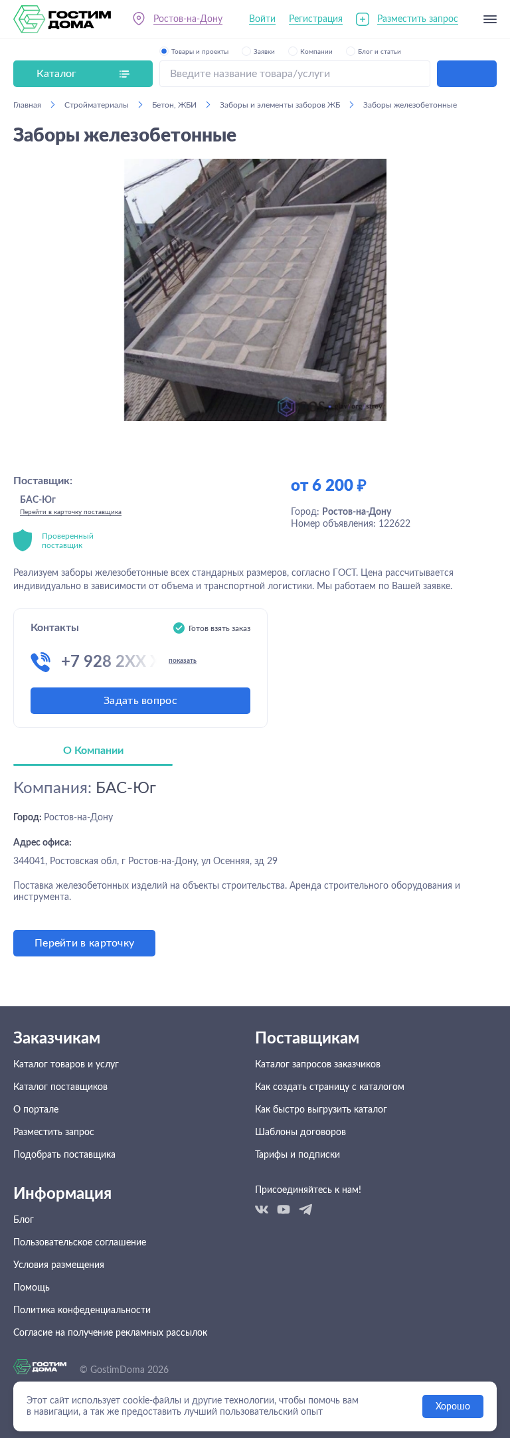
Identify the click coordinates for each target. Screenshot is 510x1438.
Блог (23, 1220)
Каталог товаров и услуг (66, 1064)
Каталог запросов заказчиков (318, 1064)
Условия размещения (58, 1265)
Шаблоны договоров (300, 1132)
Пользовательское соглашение (79, 1242)
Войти (262, 19)
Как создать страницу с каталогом (329, 1087)
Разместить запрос (417, 19)
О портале (35, 1110)
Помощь (31, 1288)
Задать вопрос (140, 700)
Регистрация (316, 19)
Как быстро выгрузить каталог (321, 1110)
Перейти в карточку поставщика (71, 512)
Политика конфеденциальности (82, 1310)
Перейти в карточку (84, 943)
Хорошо (453, 1406)
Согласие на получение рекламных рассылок (110, 1333)
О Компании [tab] (93, 750)
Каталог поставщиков (60, 1087)
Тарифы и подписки (297, 1155)
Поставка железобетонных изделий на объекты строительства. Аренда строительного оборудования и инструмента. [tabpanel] (236, 864)
